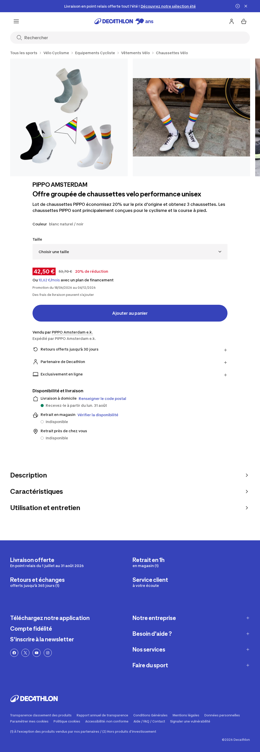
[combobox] (130, 251)
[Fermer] (246, 6)
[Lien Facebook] (14, 653)
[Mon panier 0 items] (244, 21)
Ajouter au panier (130, 313)
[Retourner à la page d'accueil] (124, 21)
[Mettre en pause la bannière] (238, 6)
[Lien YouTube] (36, 653)
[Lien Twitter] (25, 653)
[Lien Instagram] (48, 653)
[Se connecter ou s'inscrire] (231, 21)
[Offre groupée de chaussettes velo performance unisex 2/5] (191, 117)
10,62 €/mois (49, 280)
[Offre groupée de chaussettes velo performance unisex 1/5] (69, 117)
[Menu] (16, 21)
